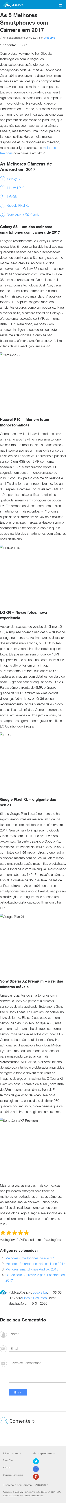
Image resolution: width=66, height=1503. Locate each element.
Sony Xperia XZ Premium (24, 214)
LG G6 (12, 197)
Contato (6, 1467)
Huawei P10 (15, 188)
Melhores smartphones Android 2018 (32, 1269)
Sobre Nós (8, 1460)
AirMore (17, 5)
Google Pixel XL (18, 205)
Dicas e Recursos (34, 1298)
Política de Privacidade (13, 1475)
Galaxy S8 (14, 179)
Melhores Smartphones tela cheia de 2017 (35, 1264)
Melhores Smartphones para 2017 (30, 1258)
